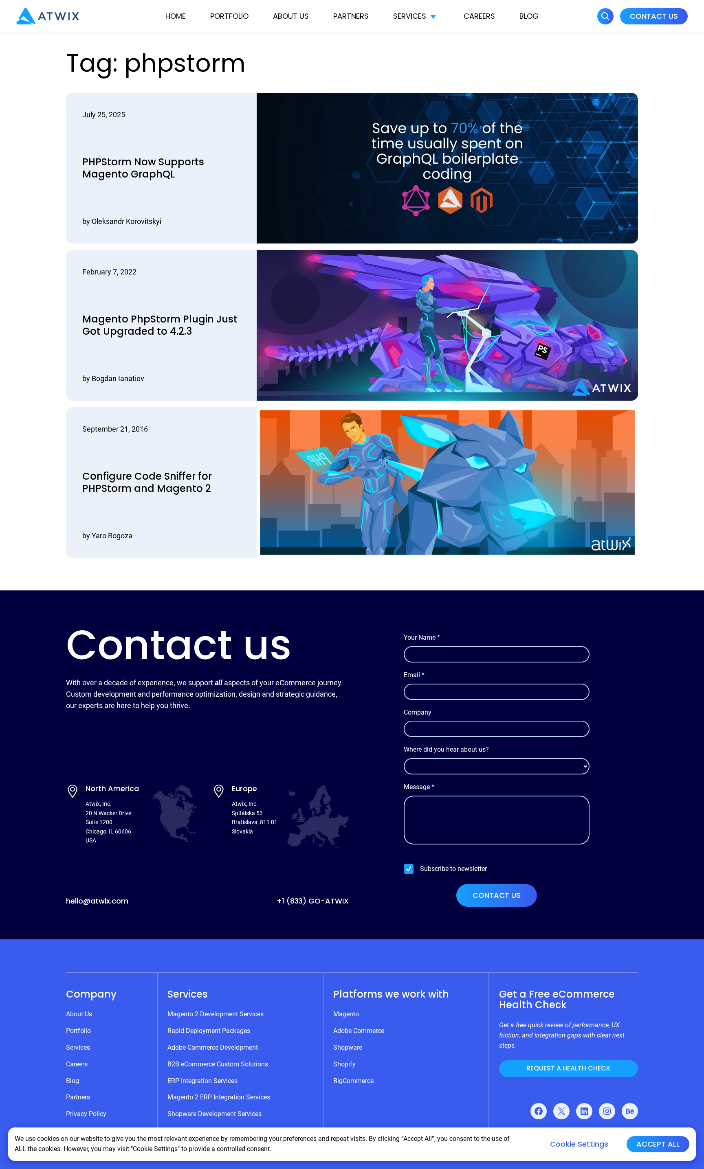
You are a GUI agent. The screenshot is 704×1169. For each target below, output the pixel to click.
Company (417, 712)
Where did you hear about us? (446, 749)
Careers (479, 16)
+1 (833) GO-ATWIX (313, 901)
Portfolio (229, 16)
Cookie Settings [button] (579, 1144)
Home (175, 16)
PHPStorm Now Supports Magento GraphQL (143, 168)
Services (409, 16)
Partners (351, 16)
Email (414, 675)
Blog (529, 16)
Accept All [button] (658, 1144)
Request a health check (568, 1068)
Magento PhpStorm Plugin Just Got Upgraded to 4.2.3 (160, 325)
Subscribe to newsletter (453, 869)
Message (419, 787)
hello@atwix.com (97, 901)
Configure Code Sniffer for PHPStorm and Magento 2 (147, 482)
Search (605, 16)
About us (291, 16)
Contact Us (654, 16)
